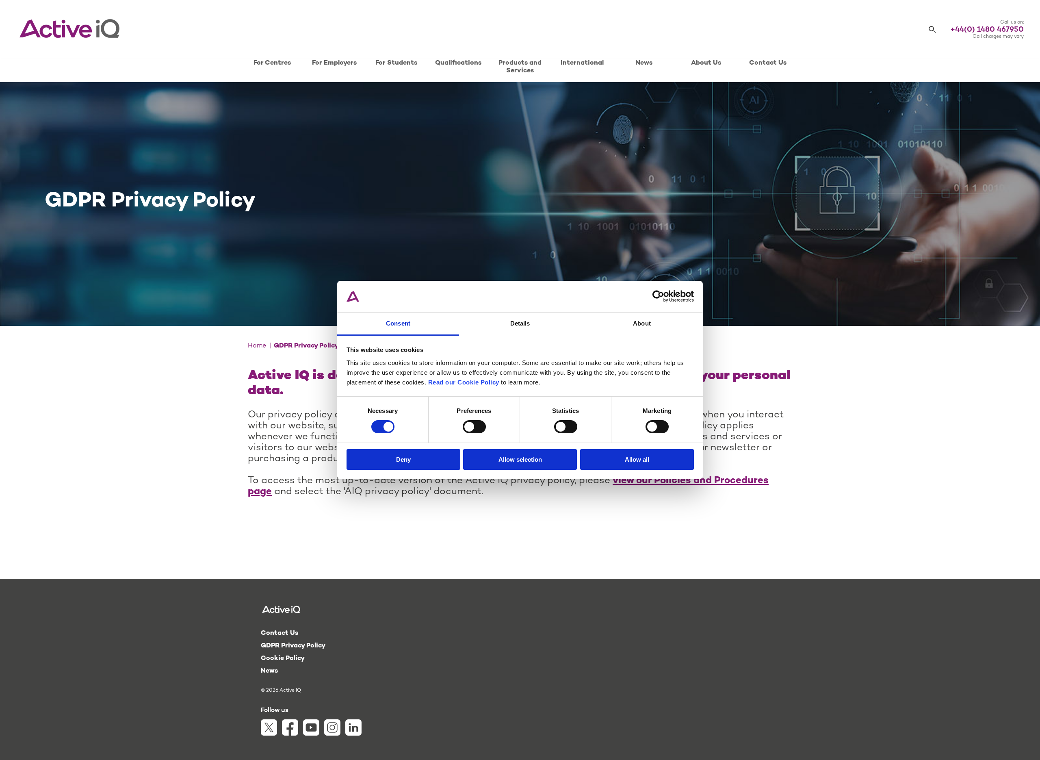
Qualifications (458, 63)
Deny (403, 459)
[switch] (474, 426)
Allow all (637, 459)
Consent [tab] (398, 323)
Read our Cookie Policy (463, 382)
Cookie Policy (283, 658)
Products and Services (520, 67)
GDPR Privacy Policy (293, 646)
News (643, 63)
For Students (396, 63)
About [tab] (642, 323)
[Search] (932, 30)
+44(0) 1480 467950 (987, 30)
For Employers (334, 63)
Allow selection (520, 459)
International (582, 63)
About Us (706, 63)
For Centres (272, 63)
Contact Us (767, 63)
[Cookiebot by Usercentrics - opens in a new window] (658, 296)
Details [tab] (520, 323)
